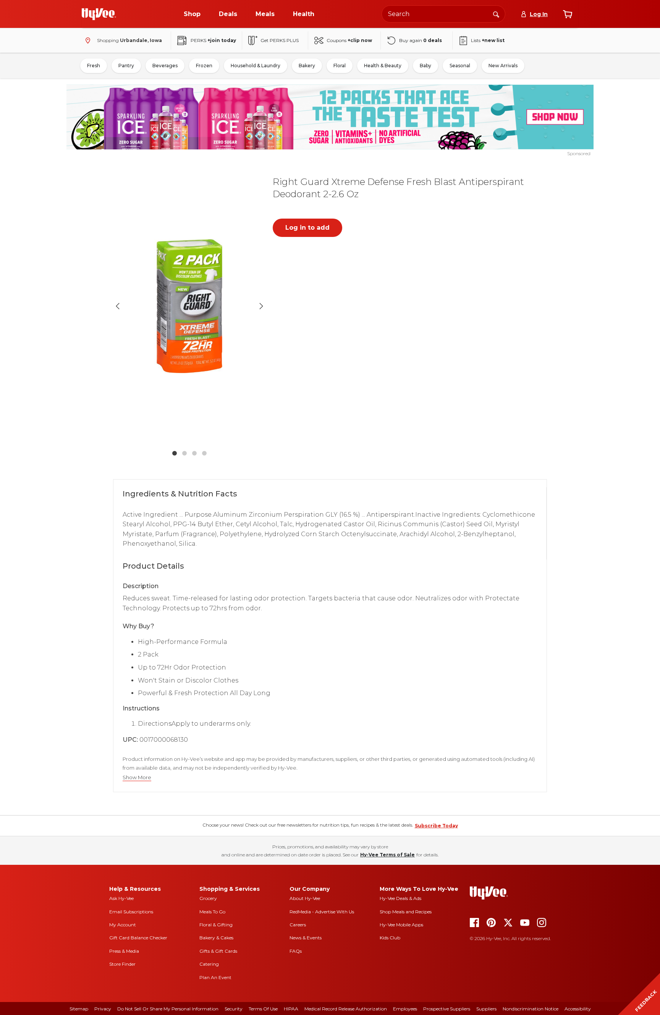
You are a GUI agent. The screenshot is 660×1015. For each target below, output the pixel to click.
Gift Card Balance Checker (138, 937)
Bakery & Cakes (216, 937)
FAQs (296, 951)
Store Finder (122, 964)
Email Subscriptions (131, 911)
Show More (137, 777)
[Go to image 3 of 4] (194, 453)
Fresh (93, 65)
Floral (339, 65)
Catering (209, 964)
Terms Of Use (263, 1009)
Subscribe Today (436, 826)
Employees (405, 1009)
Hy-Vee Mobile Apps (401, 924)
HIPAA (291, 1009)
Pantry (126, 65)
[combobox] (443, 14)
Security (234, 1009)
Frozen (204, 65)
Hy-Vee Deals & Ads (400, 898)
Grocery (208, 898)
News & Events (306, 937)
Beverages (165, 65)
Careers (298, 924)
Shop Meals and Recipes (406, 911)
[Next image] (261, 306)
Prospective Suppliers (446, 1009)
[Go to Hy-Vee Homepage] (99, 14)
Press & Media (124, 951)
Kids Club (390, 937)
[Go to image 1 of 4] (175, 453)
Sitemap (79, 1009)
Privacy (102, 1009)
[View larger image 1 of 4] (189, 306)
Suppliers (486, 1009)
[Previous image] (117, 306)
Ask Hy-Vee (121, 898)
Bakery (307, 65)
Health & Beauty (382, 65)
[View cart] (567, 14)
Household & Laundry (255, 65)
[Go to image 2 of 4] (184, 453)
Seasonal (460, 65)
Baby (425, 65)
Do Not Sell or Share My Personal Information (167, 1009)
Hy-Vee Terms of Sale (387, 855)
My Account (122, 924)
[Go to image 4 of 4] (204, 453)
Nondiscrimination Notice (530, 1009)
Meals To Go (212, 911)
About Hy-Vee (305, 898)
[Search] (496, 13)
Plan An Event (215, 977)
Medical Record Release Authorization (345, 1009)
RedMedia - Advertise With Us (322, 911)
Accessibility (578, 1009)
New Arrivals (503, 65)
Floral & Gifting (216, 924)
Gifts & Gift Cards (218, 951)
